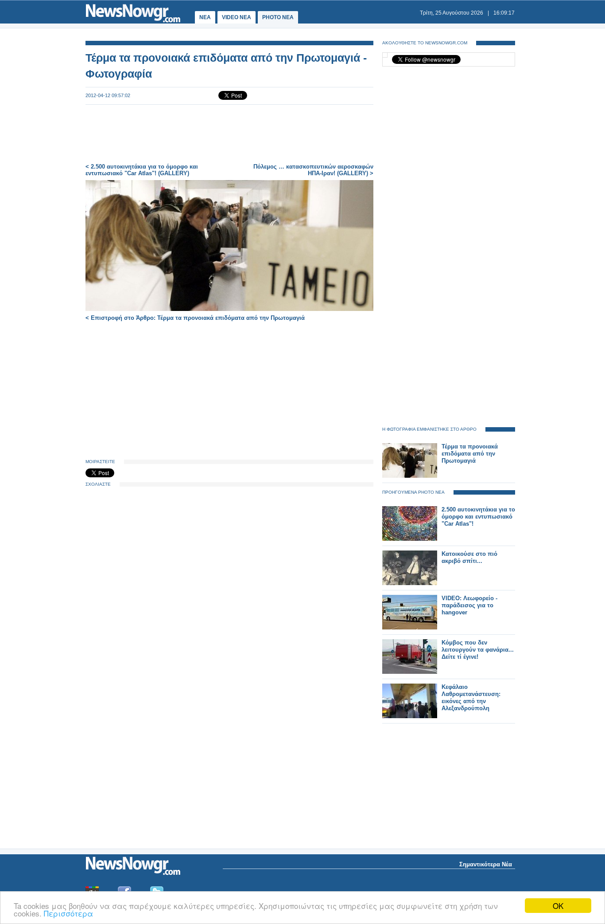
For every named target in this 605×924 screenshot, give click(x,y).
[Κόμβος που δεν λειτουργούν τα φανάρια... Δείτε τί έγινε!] (409, 671)
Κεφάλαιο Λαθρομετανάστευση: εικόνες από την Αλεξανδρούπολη (471, 698)
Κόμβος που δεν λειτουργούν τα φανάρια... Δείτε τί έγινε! (478, 649)
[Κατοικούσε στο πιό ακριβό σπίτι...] (409, 583)
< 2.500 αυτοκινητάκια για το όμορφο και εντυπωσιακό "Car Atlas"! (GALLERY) (141, 170)
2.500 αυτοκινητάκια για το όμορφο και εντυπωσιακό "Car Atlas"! (478, 516)
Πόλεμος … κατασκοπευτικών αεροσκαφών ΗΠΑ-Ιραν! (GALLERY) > (313, 170)
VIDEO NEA (236, 17)
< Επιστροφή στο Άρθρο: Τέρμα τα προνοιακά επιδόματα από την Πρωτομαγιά (195, 318)
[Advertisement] (229, 134)
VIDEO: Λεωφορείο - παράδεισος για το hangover (469, 605)
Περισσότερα (68, 913)
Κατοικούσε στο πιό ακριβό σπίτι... (469, 557)
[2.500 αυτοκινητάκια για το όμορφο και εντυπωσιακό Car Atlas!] (409, 538)
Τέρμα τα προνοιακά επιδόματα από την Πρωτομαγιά (470, 453)
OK (558, 905)
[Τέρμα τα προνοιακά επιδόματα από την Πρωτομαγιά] (409, 475)
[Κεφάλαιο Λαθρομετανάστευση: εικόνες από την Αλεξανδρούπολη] (409, 716)
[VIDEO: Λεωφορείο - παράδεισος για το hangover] (409, 627)
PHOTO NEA (278, 17)
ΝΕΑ (205, 17)
